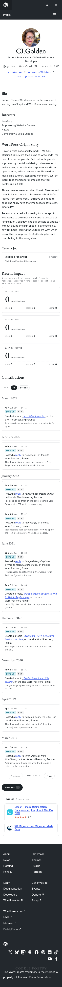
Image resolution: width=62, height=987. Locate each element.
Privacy (7, 871)
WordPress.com (14, 911)
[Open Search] (46, 5)
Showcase (38, 854)
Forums (24, 387)
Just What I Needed (34, 416)
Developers (10, 894)
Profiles (7, 14)
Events (36, 888)
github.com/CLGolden (40, 72)
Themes (36, 860)
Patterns (37, 871)
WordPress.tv (13, 900)
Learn (6, 882)
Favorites (11, 787)
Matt (8, 917)
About (7, 854)
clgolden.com (15, 72)
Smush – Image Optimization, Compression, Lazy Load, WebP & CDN (34, 810)
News (6, 860)
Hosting (8, 866)
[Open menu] (56, 5)
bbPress (10, 923)
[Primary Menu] (54, 14)
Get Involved (40, 882)
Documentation (12, 888)
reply (18, 455)
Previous (15, 776)
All (14, 387)
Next (49, 776)
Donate (38, 894)
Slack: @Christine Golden (31, 77)
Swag (37, 900)
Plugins (36, 866)
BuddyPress (12, 929)
